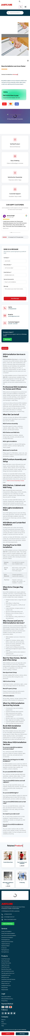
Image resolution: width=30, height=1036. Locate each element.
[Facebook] (5, 1013)
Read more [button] (5, 228)
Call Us (10, 307)
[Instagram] (2, 1013)
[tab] (4, 348)
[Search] (21, 7)
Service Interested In (9, 279)
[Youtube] (8, 1013)
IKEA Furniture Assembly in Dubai (15, 480)
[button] (25, 7)
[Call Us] (5, 308)
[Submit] (8, 12)
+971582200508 (8, 914)
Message (6, 286)
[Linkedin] (11, 1013)
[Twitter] (14, 1013)
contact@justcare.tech (9, 916)
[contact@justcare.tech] (2, 917)
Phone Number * (8, 264)
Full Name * (6, 257)
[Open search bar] (19, 1)
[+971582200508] (2, 914)
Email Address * (7, 272)
